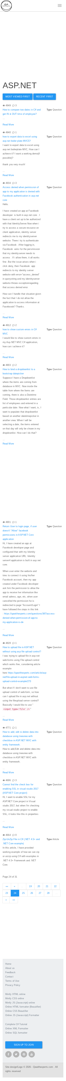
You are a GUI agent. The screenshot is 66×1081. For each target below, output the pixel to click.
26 (31, 893)
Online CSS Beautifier (16, 1011)
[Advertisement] (33, 42)
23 (6, 893)
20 (38, 886)
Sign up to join (24, 1044)
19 (30, 886)
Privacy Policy (12, 985)
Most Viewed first (17, 96)
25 (23, 893)
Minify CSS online (14, 998)
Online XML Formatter (16, 1028)
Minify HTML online (15, 994)
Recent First (44, 96)
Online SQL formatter (16, 1032)
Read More (8, 124)
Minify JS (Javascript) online (20, 1002)
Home (8, 964)
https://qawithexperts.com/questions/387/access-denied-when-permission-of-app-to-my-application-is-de (29, 617)
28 (48, 893)
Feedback (10, 972)
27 (40, 893)
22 (55, 886)
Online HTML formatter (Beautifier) (23, 1006)
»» (13, 899)
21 (47, 886)
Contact (9, 976)
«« (7, 886)
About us (10, 968)
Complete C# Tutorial (16, 1024)
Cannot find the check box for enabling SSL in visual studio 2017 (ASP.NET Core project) (20, 788)
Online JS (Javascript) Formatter (22, 1015)
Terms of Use (12, 981)
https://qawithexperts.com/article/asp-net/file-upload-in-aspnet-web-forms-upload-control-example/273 (25, 677)
